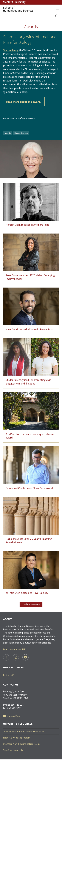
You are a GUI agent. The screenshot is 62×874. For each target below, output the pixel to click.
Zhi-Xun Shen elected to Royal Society (27, 593)
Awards (8, 133)
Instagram (16, 657)
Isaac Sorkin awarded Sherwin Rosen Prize (29, 329)
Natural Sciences (21, 133)
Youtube (25, 657)
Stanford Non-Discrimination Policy (21, 743)
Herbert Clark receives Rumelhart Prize (27, 224)
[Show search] (57, 16)
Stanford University (13, 750)
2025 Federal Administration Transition (23, 731)
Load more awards (31, 604)
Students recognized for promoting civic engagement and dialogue (28, 381)
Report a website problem (16, 737)
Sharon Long (10, 50)
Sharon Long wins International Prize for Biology (30, 39)
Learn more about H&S (14, 649)
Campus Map (13, 715)
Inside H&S (8, 675)
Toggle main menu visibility (57, 10)
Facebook (6, 657)
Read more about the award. (24, 101)
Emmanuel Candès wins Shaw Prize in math (30, 488)
